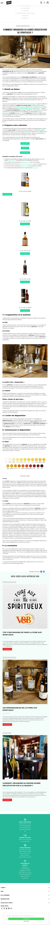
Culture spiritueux (23, 26)
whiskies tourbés (20, 107)
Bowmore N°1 (12, 160)
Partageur (25, 18)
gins (27, 131)
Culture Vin (7, 733)
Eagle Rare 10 (24, 165)
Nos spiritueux (25, 152)
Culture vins (25, 10)
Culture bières (25, 8)
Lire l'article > (7, 649)
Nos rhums (25, 148)
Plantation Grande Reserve (26, 164)
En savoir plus (7, 194)
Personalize (26, 921)
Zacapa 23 (35, 167)
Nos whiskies (25, 143)
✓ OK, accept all (26, 918)
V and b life (25, 15)
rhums (16, 131)
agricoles (21, 108)
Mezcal (19, 113)
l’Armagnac (5, 113)
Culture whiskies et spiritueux (25, 13)
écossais (8, 105)
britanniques (36, 108)
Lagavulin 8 (27, 162)
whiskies (31, 103)
